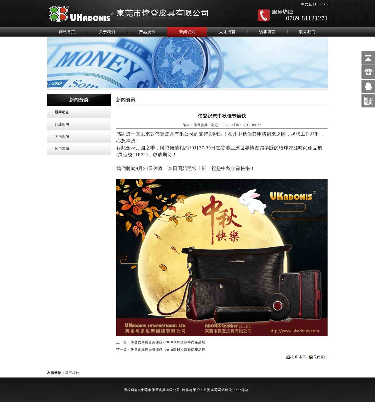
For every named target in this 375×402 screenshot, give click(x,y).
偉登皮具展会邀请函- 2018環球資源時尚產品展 (168, 350)
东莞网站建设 (221, 390)
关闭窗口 (321, 357)
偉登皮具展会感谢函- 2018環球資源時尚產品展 (168, 342)
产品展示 (147, 32)
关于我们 (107, 32)
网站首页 (67, 32)
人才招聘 (227, 32)
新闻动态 (62, 112)
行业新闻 (62, 124)
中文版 (306, 4)
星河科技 (72, 373)
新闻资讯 (187, 32)
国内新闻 (62, 136)
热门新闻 (62, 149)
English (321, 4)
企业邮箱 (241, 390)
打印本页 (299, 357)
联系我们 (307, 32)
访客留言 (267, 32)
